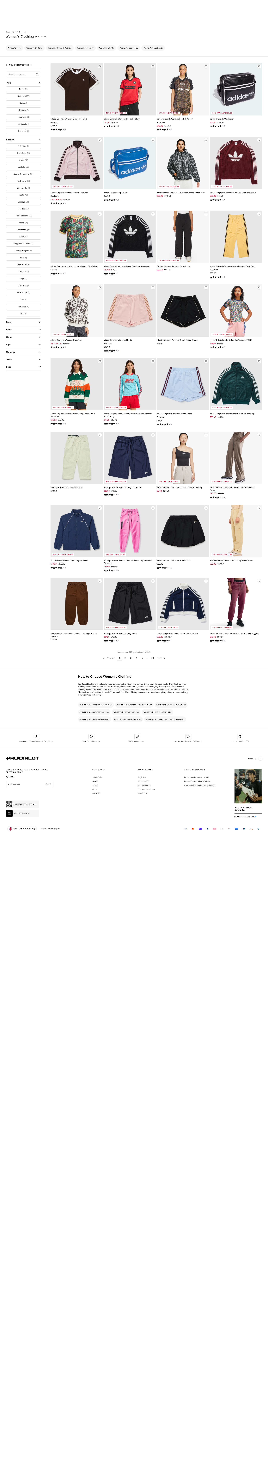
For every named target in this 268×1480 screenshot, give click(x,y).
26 (152, 658)
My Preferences (144, 785)
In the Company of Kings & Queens (197, 781)
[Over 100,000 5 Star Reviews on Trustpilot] (36, 738)
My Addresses (143, 781)
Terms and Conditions (146, 789)
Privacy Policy (143, 793)
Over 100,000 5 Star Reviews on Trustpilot (200, 785)
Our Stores (96, 793)
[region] (134, 48)
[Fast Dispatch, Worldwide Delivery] (188, 738)
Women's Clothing (18, 32)
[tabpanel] (29, 784)
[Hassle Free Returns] (91, 738)
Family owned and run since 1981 (196, 777)
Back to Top (252, 758)
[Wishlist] (100, 66)
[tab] (10, 777)
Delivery (95, 781)
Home (8, 32)
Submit (48, 784)
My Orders (142, 777)
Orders (94, 789)
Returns (95, 785)
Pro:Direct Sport (53, 828)
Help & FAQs (97, 777)
